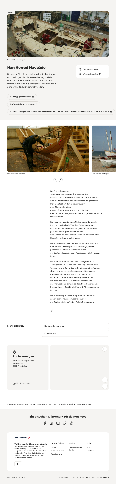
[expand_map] (104, 349)
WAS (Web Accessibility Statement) (94, 477)
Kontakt (90, 451)
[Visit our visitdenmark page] (58, 423)
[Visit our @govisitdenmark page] (65, 423)
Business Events (57, 451)
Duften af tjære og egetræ (22, 104)
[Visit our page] (51, 423)
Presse (53, 448)
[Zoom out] (105, 386)
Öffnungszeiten (89, 69)
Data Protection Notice (68, 477)
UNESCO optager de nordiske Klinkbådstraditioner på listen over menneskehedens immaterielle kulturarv (59, 112)
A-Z (88, 448)
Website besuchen (90, 74)
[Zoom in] (105, 380)
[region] (79, 367)
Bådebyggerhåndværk (20, 97)
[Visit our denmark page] (45, 423)
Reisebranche (56, 454)
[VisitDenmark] (22, 438)
